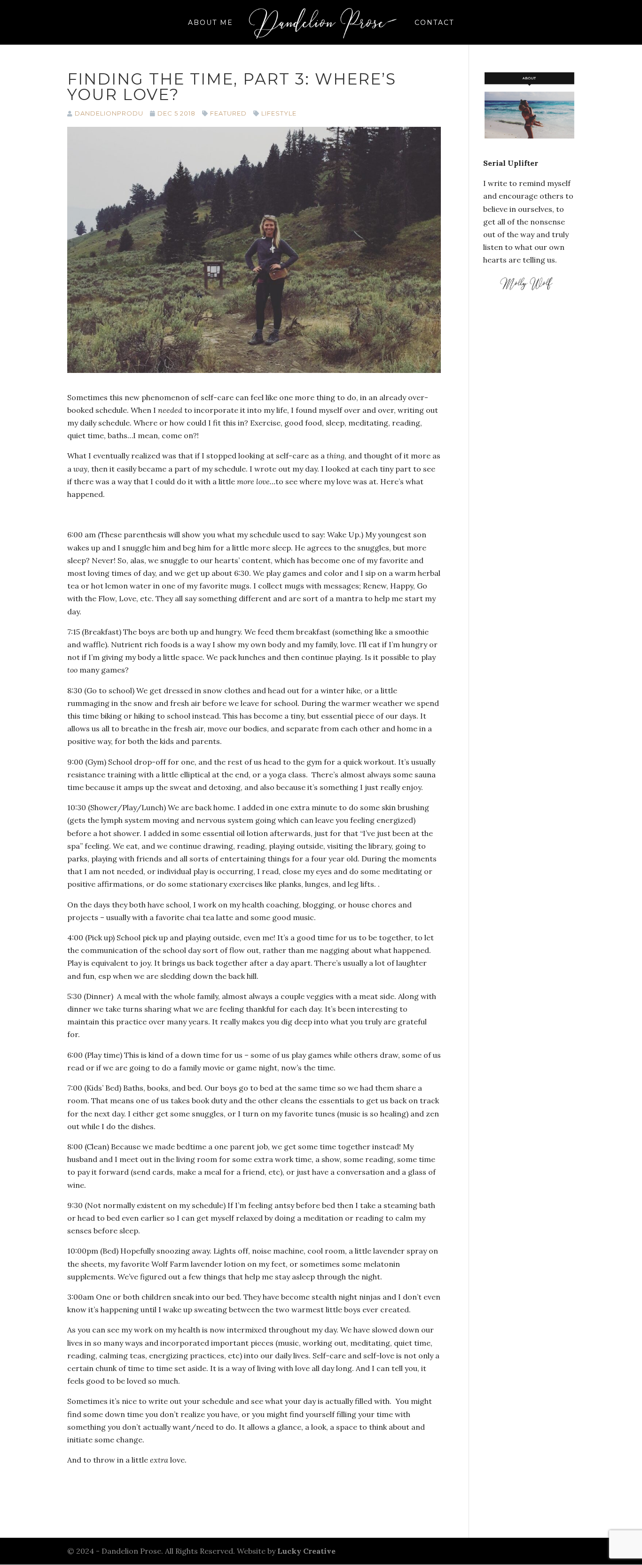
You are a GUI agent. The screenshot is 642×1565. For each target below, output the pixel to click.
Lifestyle (279, 113)
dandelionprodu (109, 113)
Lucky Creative (306, 1551)
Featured (228, 113)
